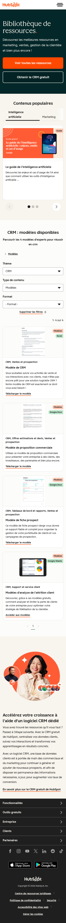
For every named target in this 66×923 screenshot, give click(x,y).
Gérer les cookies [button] (33, 914)
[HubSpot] (11, 4)
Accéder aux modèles (18, 615)
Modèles (13, 254)
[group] (33, 162)
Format (7, 296)
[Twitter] (35, 852)
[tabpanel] (33, 169)
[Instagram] (18, 852)
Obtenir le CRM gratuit (33, 77)
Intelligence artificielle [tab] (16, 115)
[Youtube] (27, 852)
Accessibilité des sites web (33, 907)
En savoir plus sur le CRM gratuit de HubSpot (32, 789)
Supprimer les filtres (31, 312)
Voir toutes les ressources (33, 63)
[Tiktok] (61, 852)
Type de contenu (13, 280)
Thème (7, 263)
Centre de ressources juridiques (33, 893)
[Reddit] (52, 852)
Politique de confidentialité (25, 900)
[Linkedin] (44, 852)
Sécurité (51, 900)
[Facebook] (10, 852)
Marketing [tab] (49, 117)
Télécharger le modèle (18, 393)
